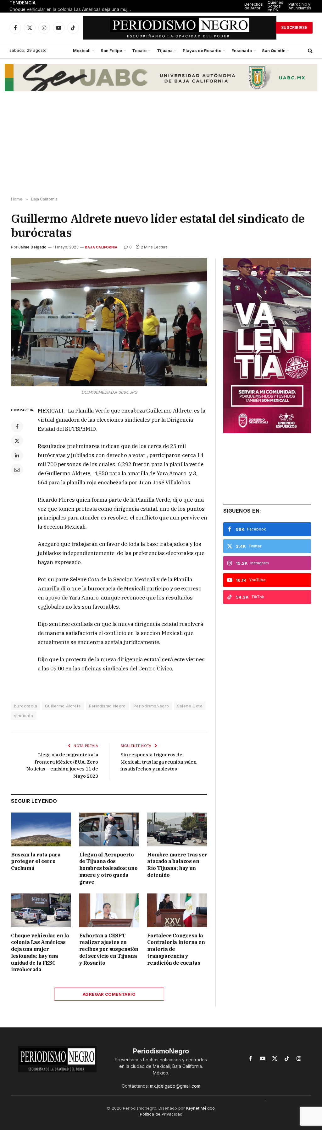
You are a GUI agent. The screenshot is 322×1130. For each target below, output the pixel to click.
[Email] (17, 470)
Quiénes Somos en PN (275, 6)
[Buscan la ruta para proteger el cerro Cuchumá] (41, 829)
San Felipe (111, 50)
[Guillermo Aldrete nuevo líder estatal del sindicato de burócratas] (109, 322)
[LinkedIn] (17, 455)
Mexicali (82, 50)
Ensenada (241, 50)
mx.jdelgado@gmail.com (175, 1086)
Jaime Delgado (32, 247)
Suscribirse (294, 27)
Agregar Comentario (109, 994)
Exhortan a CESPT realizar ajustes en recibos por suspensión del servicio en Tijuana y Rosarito (108, 949)
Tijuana (165, 50)
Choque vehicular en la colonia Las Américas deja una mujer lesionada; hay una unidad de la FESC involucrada (72, 9)
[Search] (310, 51)
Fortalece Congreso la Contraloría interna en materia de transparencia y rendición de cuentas (176, 949)
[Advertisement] (161, 147)
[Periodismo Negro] (179, 28)
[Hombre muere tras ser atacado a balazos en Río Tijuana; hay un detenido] (177, 829)
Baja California (101, 247)
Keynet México (200, 1108)
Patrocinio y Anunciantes (299, 6)
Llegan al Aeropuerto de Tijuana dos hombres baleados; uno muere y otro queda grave (108, 868)
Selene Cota (190, 705)
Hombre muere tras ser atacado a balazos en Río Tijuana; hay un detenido (177, 864)
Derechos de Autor (253, 6)
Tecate (139, 50)
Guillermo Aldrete (63, 705)
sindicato (23, 715)
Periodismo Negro (107, 705)
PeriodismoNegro (151, 705)
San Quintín (274, 50)
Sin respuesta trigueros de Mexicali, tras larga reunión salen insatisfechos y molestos (158, 762)
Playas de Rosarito (202, 50)
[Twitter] (17, 441)
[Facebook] (17, 426)
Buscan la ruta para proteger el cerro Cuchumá (35, 861)
